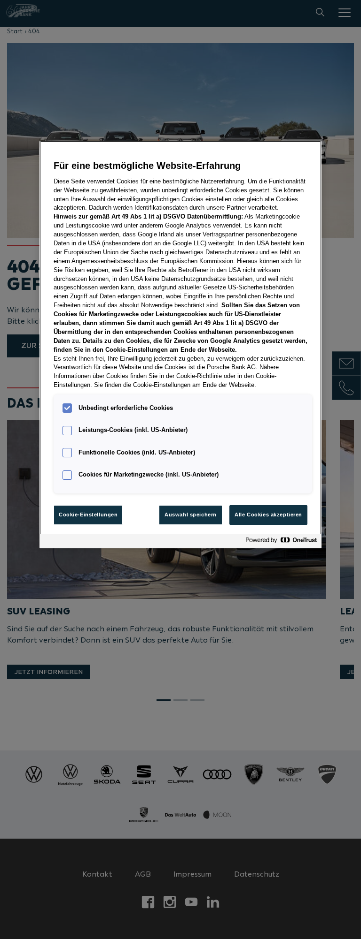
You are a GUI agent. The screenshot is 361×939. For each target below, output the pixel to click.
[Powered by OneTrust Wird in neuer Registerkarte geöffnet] (281, 542)
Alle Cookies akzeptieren (268, 514)
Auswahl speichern (191, 514)
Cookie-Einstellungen (88, 514)
